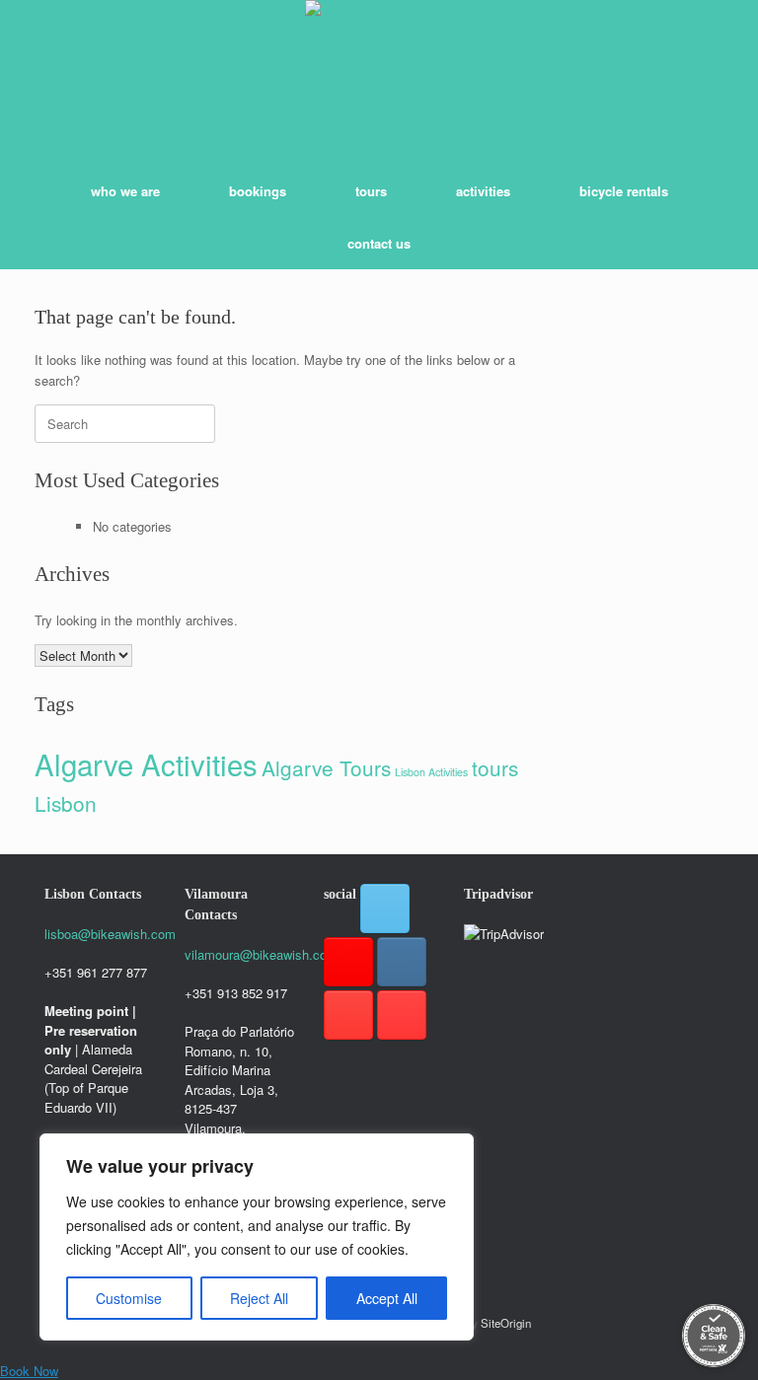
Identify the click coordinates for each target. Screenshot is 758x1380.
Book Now (29, 1370)
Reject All (259, 1298)
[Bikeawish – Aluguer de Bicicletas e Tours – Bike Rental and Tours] (379, 74)
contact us (379, 243)
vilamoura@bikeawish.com (261, 954)
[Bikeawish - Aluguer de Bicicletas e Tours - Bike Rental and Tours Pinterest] (348, 1015)
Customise (129, 1298)
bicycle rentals (623, 191)
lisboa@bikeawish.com (110, 933)
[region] (256, 1237)
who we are (125, 191)
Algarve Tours (326, 767)
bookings (257, 191)
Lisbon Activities (431, 771)
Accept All (386, 1298)
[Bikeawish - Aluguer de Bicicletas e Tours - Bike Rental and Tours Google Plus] (348, 961)
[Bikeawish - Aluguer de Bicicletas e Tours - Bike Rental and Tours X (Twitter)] (385, 908)
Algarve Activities (146, 763)
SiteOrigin (506, 1323)
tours (371, 191)
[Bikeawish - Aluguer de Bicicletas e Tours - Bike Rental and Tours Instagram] (401, 961)
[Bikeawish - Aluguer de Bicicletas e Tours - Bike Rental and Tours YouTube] (401, 1015)
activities (483, 191)
